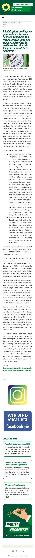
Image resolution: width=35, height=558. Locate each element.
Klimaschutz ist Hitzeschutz (15, 485)
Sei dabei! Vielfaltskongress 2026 (17, 444)
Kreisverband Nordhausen (12, 23)
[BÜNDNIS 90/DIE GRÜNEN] (5, 7)
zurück (5, 379)
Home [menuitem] (9, 556)
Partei (5, 25)
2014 (4, 27)
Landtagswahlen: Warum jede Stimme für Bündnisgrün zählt (16, 463)
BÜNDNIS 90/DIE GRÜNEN (23, 5)
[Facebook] (13, 551)
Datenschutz (23, 556)
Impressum (16, 556)
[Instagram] (16, 551)
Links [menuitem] (20, 551)
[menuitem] (16, 556)
